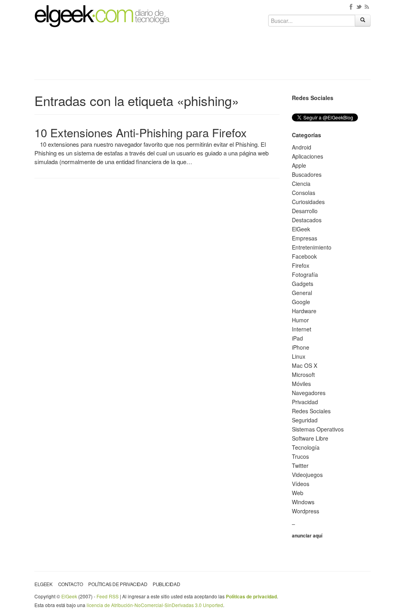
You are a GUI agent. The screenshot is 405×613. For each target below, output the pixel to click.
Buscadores (307, 174)
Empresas (304, 238)
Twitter (300, 465)
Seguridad (305, 420)
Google (301, 302)
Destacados (307, 220)
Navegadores (309, 393)
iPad (297, 338)
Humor (300, 320)
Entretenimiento (311, 247)
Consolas (303, 193)
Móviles (301, 384)
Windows (303, 502)
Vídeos (300, 484)
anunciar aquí (307, 535)
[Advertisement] (202, 56)
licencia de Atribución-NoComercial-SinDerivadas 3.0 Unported (155, 605)
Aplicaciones (307, 156)
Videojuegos (307, 475)
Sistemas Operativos (318, 429)
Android (301, 147)
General (302, 293)
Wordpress (305, 511)
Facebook (304, 256)
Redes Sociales (311, 411)
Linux (298, 356)
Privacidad (305, 402)
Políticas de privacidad (117, 584)
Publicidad (166, 584)
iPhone (300, 347)
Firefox (300, 265)
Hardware (304, 311)
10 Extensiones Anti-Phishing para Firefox (140, 132)
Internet (301, 329)
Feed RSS (108, 596)
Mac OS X (304, 365)
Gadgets (302, 284)
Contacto (70, 584)
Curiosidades (308, 202)
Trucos (300, 456)
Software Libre (310, 438)
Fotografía (305, 274)
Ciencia (301, 183)
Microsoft (303, 374)
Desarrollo (305, 211)
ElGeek (301, 229)
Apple (299, 165)
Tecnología (306, 447)
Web (297, 493)
